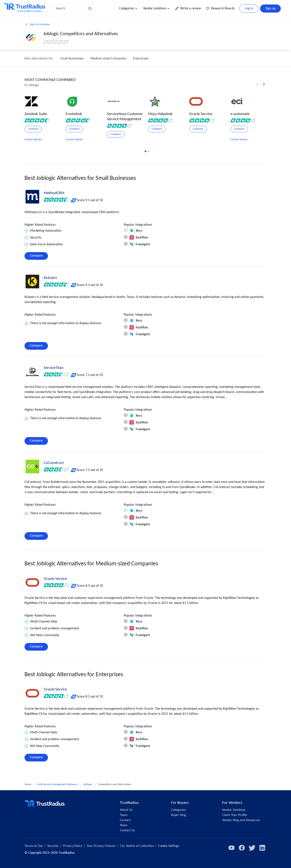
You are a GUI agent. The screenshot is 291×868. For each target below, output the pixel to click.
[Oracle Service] (32, 582)
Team (124, 815)
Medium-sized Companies (108, 58)
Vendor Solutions (233, 810)
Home (27, 784)
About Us (126, 810)
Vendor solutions (154, 8)
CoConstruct (54, 463)
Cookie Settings (168, 846)
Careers (125, 820)
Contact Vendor (33, 139)
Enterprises (140, 58)
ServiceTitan (53, 368)
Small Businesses (72, 58)
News (123, 825)
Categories (126, 8)
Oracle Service (55, 579)
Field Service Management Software (57, 784)
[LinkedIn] (262, 847)
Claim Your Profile (234, 815)
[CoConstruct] (32, 466)
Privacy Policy (72, 846)
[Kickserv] (32, 281)
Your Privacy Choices (101, 846)
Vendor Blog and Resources (241, 820)
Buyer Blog (178, 815)
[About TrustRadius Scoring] (74, 200)
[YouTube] (231, 847)
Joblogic (87, 784)
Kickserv (50, 278)
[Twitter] (252, 847)
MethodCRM (54, 193)
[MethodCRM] (32, 197)
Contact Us (127, 830)
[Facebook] (241, 847)
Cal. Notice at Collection (136, 846)
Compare (36, 255)
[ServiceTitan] (32, 371)
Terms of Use (33, 846)
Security (52, 846)
